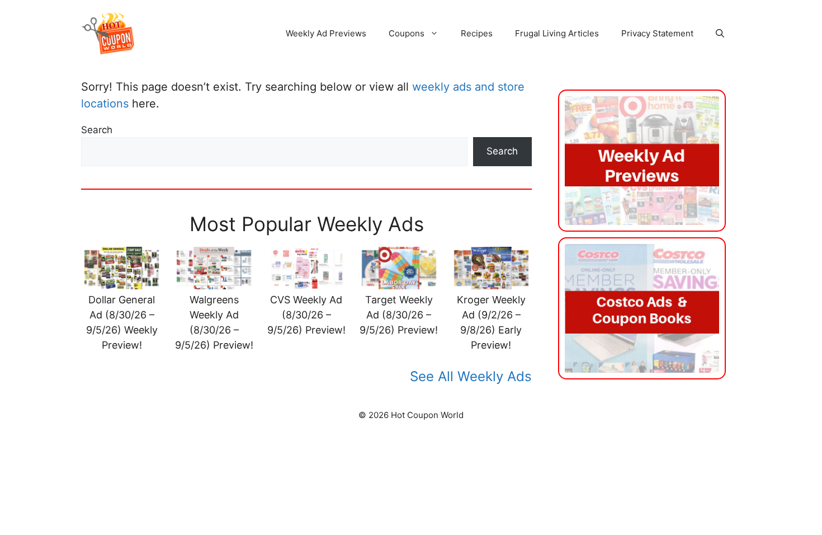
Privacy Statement (657, 33)
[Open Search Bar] (720, 33)
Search (96, 129)
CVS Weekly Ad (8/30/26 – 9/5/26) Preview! (306, 315)
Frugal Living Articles (557, 33)
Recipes (477, 33)
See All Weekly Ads (471, 376)
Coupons (406, 33)
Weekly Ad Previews (326, 33)
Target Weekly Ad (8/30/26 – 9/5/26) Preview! (399, 315)
